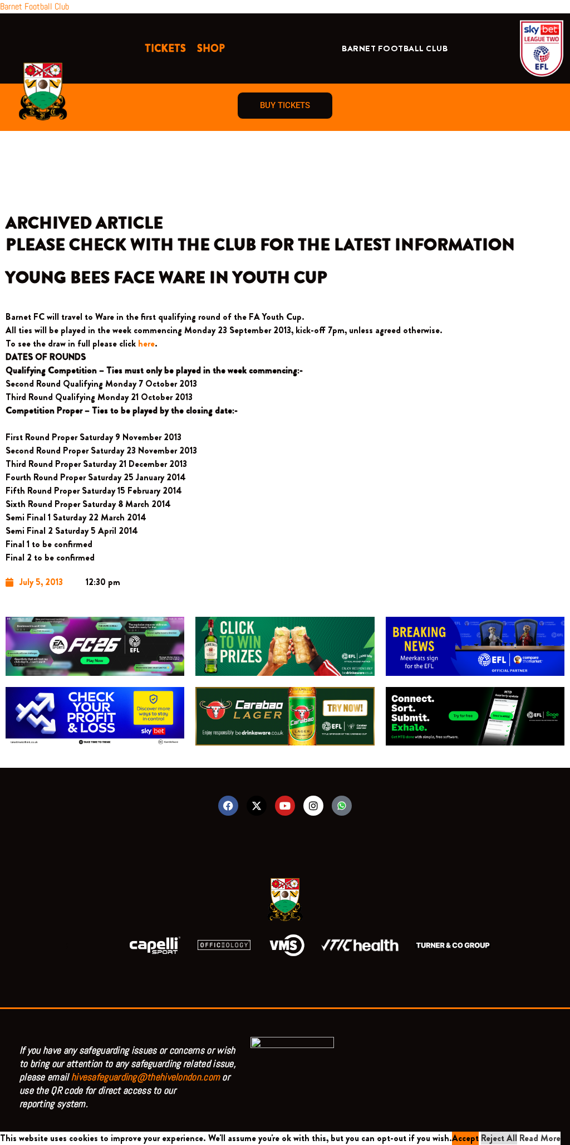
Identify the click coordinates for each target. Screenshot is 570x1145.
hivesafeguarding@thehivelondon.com (145, 1076)
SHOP (211, 48)
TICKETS (165, 48)
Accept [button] (465, 1138)
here (146, 343)
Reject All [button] (499, 1138)
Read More (540, 1138)
